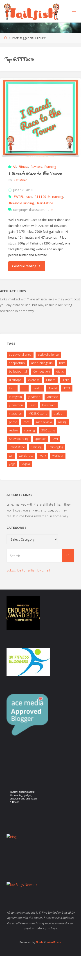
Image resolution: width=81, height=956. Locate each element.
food (12, 388)
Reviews (36, 166)
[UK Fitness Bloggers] (28, 661)
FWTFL (18, 196)
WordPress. (54, 942)
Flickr (65, 380)
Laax (32, 405)
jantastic (52, 397)
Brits (62, 363)
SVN (55, 439)
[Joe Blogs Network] (22, 884)
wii (10, 456)
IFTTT (66, 388)
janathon (34, 397)
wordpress (26, 456)
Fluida (39, 942)
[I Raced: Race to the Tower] (40, 117)
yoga (12, 464)
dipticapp (15, 380)
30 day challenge (20, 354)
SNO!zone (48, 430)
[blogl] (12, 836)
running (57, 196)
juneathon (16, 405)
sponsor (40, 439)
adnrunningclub (42, 363)
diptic (60, 371)
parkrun (59, 413)
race (29, 196)
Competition (41, 371)
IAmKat (52, 388)
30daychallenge (48, 354)
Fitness (23, 166)
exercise (34, 380)
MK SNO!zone (38, 413)
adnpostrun (17, 363)
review (13, 430)
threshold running (21, 203)
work (43, 456)
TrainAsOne (44, 203)
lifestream (48, 405)
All (14, 166)
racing (62, 422)
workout (57, 456)
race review (44, 422)
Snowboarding (18, 439)
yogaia (26, 464)
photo (13, 422)
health (37, 388)
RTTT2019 (42, 196)
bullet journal (18, 371)
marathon (15, 413)
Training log (55, 447)
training (36, 447)
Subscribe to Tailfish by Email (28, 570)
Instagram (15, 397)
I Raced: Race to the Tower (35, 173)
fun (24, 388)
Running (50, 166)
